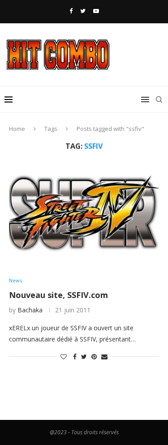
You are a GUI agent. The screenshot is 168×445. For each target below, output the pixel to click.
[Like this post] (63, 356)
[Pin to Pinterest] (94, 356)
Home (17, 129)
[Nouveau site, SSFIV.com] (84, 214)
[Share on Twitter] (84, 356)
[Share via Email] (104, 356)
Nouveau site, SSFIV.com (58, 294)
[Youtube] (96, 11)
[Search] (159, 99)
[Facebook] (71, 11)
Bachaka (30, 310)
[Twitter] (83, 11)
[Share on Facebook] (75, 356)
